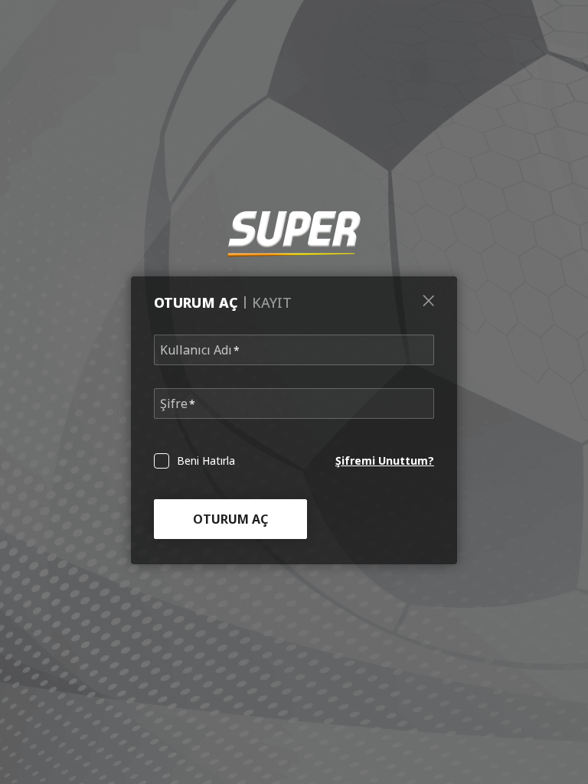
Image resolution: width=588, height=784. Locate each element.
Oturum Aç (230, 519)
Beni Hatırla (206, 461)
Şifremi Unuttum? (384, 460)
